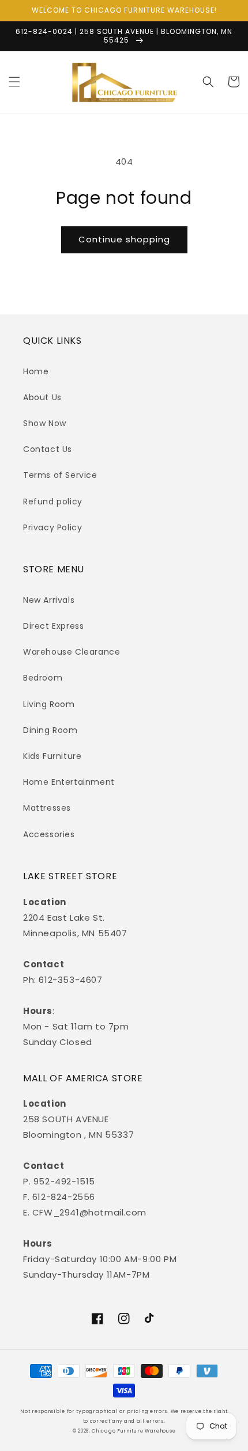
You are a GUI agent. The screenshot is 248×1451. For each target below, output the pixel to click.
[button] (14, 81)
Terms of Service (60, 475)
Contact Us (47, 449)
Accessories (49, 834)
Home (35, 371)
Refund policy (52, 501)
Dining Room (50, 730)
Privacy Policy (52, 527)
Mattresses (47, 808)
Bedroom (42, 677)
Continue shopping (124, 239)
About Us (42, 397)
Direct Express (53, 626)
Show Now (44, 423)
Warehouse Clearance (71, 652)
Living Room (49, 704)
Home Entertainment (69, 782)
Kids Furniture (52, 756)
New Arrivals (48, 600)
